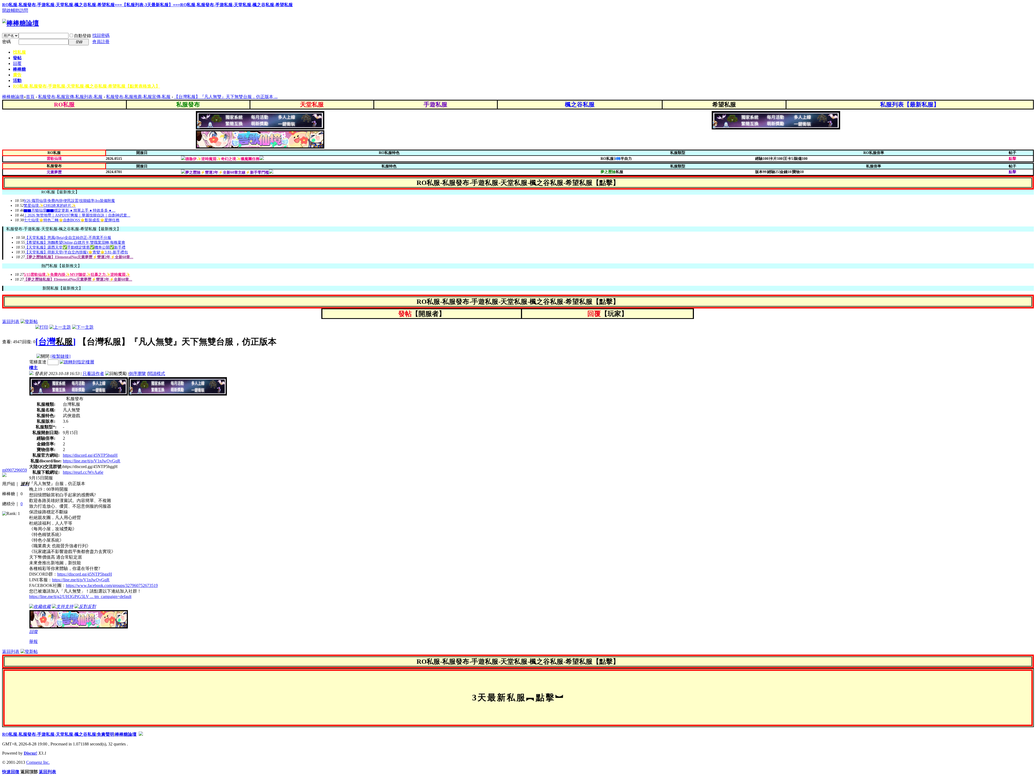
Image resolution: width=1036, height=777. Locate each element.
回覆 (17, 63)
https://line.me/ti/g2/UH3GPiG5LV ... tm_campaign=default (80, 596)
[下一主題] (83, 327)
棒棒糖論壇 (13, 96)
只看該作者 (93, 373)
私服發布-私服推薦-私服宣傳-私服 (138, 96)
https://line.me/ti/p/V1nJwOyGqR (91, 461)
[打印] (41, 327)
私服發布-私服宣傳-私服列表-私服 (70, 96)
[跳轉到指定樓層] (77, 362)
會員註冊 (101, 41)
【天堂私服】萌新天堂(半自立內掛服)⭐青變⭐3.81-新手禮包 (76, 252)
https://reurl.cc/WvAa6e (83, 472)
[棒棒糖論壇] (20, 23)
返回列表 (10, 321)
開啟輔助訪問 (15, 10)
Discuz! (30, 753)
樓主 (33, 367)
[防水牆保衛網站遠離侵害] (141, 734)
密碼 (6, 41)
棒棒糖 (19, 69)
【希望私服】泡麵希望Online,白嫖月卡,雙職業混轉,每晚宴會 (75, 242)
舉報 (33, 641)
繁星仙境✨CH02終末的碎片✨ (50, 206)
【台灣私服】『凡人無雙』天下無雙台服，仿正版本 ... (226, 96)
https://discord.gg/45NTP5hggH (90, 455)
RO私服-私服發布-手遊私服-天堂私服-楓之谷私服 (49, 734)
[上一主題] (60, 327)
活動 (17, 80)
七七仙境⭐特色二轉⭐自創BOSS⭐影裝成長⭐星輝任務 (72, 220)
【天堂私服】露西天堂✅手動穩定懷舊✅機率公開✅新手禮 (75, 247)
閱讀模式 (156, 373)
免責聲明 (105, 734)
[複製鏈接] (60, 356)
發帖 (17, 58)
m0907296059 (14, 470)
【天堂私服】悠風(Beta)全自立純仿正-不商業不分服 (68, 238)
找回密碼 (101, 35)
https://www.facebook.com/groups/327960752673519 (112, 585)
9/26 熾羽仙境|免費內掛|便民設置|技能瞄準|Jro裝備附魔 (69, 201)
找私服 (19, 52)
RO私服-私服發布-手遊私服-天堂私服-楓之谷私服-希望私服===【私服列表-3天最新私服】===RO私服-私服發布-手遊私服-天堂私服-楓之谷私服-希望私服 (147, 4)
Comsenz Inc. (38, 762)
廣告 (17, 75)
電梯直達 (37, 362)
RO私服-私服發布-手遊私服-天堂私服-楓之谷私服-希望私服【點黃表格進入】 (86, 86)
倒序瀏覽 (137, 373)
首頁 (30, 96)
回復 (33, 631)
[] (55, 341)
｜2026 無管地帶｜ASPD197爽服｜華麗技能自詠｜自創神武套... (77, 215)
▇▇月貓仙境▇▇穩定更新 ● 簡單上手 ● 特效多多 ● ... (69, 210)
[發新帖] (29, 321)
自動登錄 (82, 35)
